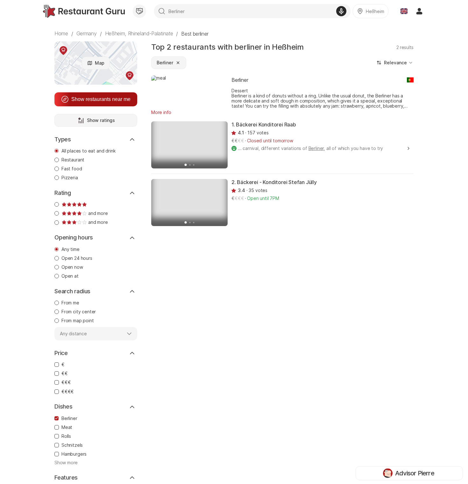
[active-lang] (404, 11)
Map (99, 63)
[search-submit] (162, 11)
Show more (66, 462)
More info (161, 112)
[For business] (139, 11)
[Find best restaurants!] (84, 11)
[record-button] (341, 11)
